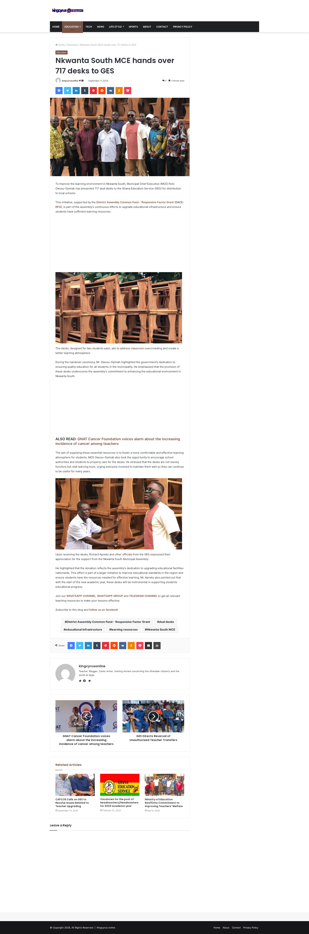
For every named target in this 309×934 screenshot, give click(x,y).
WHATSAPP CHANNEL (81, 596)
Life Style (115, 26)
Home (56, 26)
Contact (162, 26)
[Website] (81, 681)
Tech (88, 26)
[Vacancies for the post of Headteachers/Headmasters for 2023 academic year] (119, 785)
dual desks (166, 622)
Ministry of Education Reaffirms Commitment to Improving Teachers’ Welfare (164, 803)
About (147, 26)
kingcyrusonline (70, 80)
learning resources (124, 629)
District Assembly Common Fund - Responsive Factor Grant (108, 622)
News (100, 26)
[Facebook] (85, 681)
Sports (133, 26)
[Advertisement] (119, 243)
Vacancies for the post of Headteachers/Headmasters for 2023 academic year (119, 802)
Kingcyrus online (106, 927)
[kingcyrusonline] (68, 11)
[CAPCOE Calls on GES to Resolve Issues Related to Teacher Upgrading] (75, 785)
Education (72, 26)
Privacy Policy (182, 26)
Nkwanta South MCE (161, 629)
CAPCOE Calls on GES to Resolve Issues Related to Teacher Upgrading (72, 803)
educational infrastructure (83, 629)
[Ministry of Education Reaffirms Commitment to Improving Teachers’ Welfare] (164, 785)
